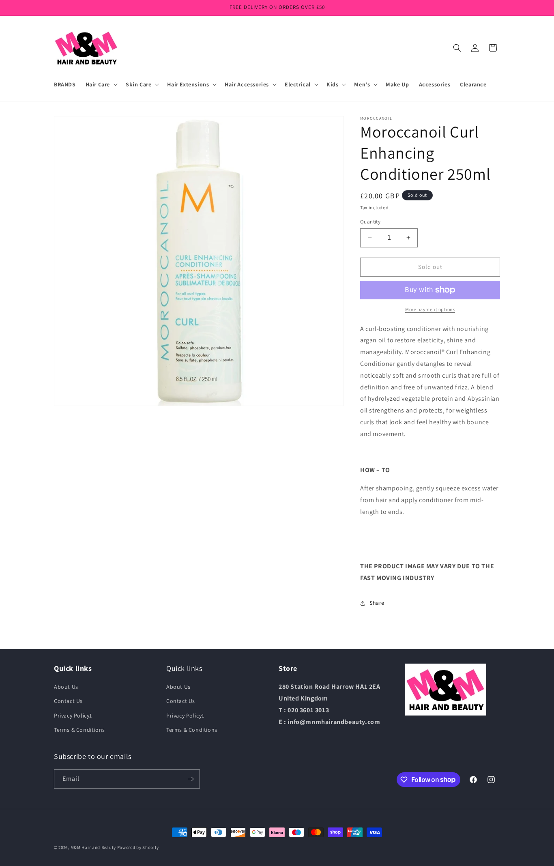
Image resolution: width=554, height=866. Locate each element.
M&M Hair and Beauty (93, 847)
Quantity (370, 221)
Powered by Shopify (138, 847)
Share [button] (376, 602)
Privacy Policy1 (73, 715)
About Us (66, 686)
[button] (101, 84)
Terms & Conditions (79, 729)
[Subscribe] (191, 779)
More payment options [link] (430, 309)
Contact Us (68, 701)
